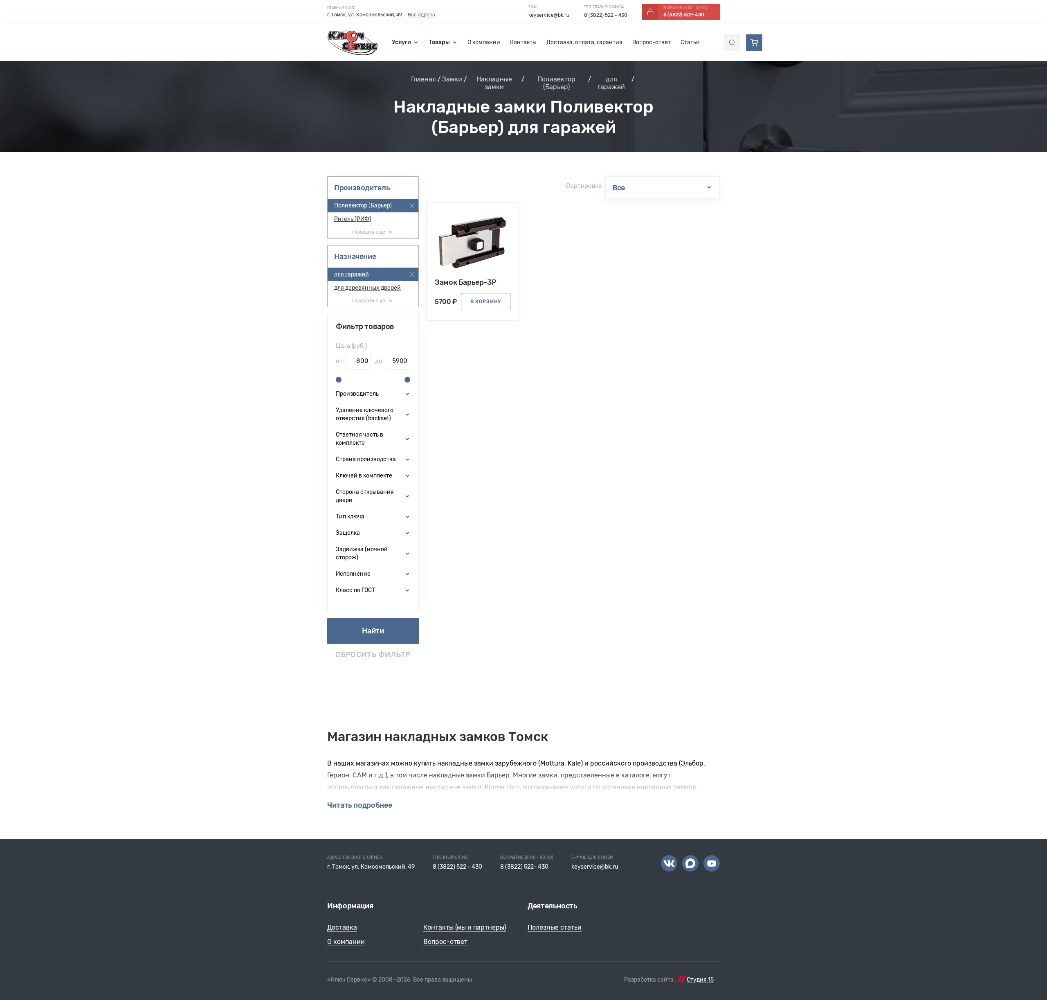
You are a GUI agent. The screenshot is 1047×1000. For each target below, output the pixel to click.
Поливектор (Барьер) (556, 83)
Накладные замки (494, 83)
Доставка (342, 927)
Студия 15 (700, 979)
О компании (346, 942)
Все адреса (421, 15)
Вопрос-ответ (445, 942)
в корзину (485, 301)
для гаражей (611, 83)
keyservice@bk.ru (548, 15)
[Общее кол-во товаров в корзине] (754, 42)
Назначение (355, 256)
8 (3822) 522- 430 (524, 866)
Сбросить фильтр (372, 655)
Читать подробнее (359, 805)
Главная (423, 79)
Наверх (1014, 967)
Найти (373, 630)
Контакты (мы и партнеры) (464, 927)
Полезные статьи (555, 927)
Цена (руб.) (351, 345)
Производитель (362, 187)
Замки (452, 79)
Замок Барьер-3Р (466, 282)
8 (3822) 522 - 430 (605, 15)
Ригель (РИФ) (352, 219)
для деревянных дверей (367, 287)
